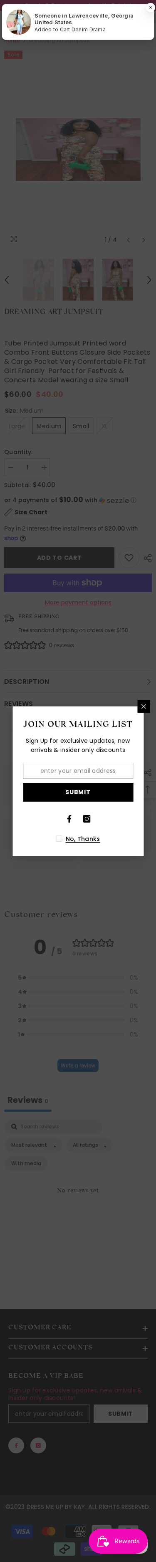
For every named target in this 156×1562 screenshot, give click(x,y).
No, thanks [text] (83, 839)
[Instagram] (87, 819)
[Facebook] (69, 819)
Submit (77, 792)
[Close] (143, 706)
